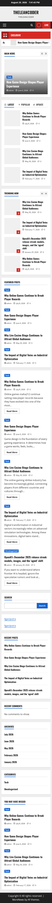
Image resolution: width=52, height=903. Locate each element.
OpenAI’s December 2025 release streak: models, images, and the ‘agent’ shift (12, 245)
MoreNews (18, 899)
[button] (4, 25)
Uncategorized (11, 551)
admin (11, 90)
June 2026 (9, 741)
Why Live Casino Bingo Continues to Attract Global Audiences (12, 156)
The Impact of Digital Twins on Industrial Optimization (12, 175)
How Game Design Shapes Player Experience (12, 137)
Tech (9, 77)
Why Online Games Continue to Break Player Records (12, 118)
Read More (13, 412)
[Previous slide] (42, 54)
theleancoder (26, 12)
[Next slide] (46, 54)
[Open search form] (32, 25)
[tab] (11, 105)
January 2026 (10, 762)
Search (8, 597)
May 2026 (8, 748)
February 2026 (11, 755)
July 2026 (8, 734)
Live (46, 25)
